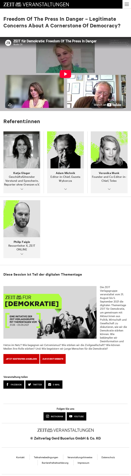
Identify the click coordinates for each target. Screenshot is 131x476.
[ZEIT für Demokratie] (50, 312)
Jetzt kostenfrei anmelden (21, 358)
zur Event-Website (52, 358)
